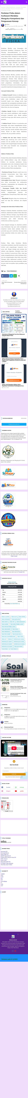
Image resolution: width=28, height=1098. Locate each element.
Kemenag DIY (4, 851)
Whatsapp (15, 276)
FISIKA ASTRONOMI (6, 619)
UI (1, 882)
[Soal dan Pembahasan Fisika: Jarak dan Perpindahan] (5, 695)
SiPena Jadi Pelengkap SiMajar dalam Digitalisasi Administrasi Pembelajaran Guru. (13, 385)
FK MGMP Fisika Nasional (7, 863)
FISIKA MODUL (15, 629)
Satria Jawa (3, 860)
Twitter (11, 276)
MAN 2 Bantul (4, 859)
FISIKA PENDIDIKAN (10, 7)
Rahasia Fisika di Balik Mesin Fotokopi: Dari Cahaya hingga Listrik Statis (18, 688)
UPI (2, 879)
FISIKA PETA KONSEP (6, 634)
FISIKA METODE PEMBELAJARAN (8, 626)
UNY (2, 875)
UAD (2, 884)
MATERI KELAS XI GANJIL (19, 641)
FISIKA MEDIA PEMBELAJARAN (16, 624)
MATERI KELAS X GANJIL (19, 639)
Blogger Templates (18, 957)
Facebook (6, 275)
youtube (22, 791)
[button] (26, 2)
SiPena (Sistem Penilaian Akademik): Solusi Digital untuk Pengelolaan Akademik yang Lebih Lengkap (14, 360)
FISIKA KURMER (5, 624)
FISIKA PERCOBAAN (16, 631)
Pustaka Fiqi (21, 572)
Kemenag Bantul (5, 853)
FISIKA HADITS (5, 621)
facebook (8, 787)
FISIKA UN (4, 639)
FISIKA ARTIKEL (22, 616)
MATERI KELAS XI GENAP (7, 644)
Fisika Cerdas (14, 556)
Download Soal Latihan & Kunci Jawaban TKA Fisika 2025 (17, 680)
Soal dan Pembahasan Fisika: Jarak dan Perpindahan (18, 694)
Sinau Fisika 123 (4, 854)
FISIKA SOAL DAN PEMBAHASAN (8, 636)
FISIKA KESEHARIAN (21, 621)
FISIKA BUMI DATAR (16, 619)
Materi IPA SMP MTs (6, 861)
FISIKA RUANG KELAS (17, 634)
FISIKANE (10, 639)
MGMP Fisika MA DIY (6, 856)
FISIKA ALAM (14, 616)
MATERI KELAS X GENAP (7, 641)
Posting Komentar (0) (14, 424)
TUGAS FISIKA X (5, 649)
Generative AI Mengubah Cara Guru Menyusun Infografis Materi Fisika (13, 335)
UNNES (3, 874)
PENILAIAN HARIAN (18, 646)
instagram (8, 791)
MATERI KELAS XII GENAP (7, 646)
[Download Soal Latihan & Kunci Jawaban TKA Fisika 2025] (5, 681)
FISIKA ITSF (12, 621)
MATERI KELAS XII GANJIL (19, 644)
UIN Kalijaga (4, 881)
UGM (2, 877)
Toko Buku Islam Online (6, 864)
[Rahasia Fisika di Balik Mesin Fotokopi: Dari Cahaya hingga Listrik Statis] (5, 688)
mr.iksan (13, 298)
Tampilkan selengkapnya (18, 311)
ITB (1, 878)
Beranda (3, 7)
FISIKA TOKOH (20, 636)
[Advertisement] (14, 403)
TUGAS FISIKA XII (14, 649)
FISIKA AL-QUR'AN (5, 616)
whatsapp (22, 787)
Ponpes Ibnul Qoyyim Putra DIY (8, 857)
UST (2, 885)
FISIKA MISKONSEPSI (6, 629)
